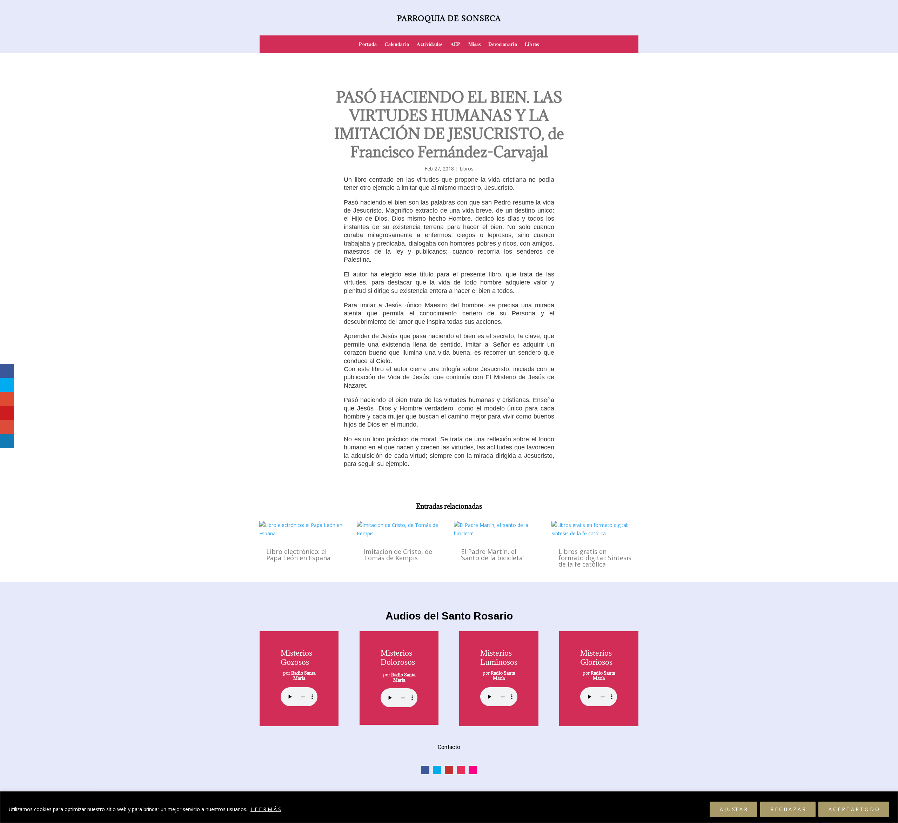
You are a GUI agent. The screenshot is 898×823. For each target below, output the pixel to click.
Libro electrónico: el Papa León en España (298, 554)
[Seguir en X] (437, 770)
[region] (449, 807)
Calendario (396, 45)
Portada (368, 45)
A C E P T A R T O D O (854, 809)
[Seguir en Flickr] (473, 770)
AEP (455, 45)
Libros (532, 45)
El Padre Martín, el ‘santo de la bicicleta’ (492, 554)
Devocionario (502, 45)
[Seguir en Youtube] (449, 770)
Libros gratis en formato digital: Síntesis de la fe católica (594, 557)
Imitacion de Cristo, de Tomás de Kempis (398, 554)
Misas (474, 45)
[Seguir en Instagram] (461, 770)
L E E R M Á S (265, 809)
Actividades (429, 45)
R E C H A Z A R (787, 809)
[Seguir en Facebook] (425, 770)
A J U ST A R (733, 809)
